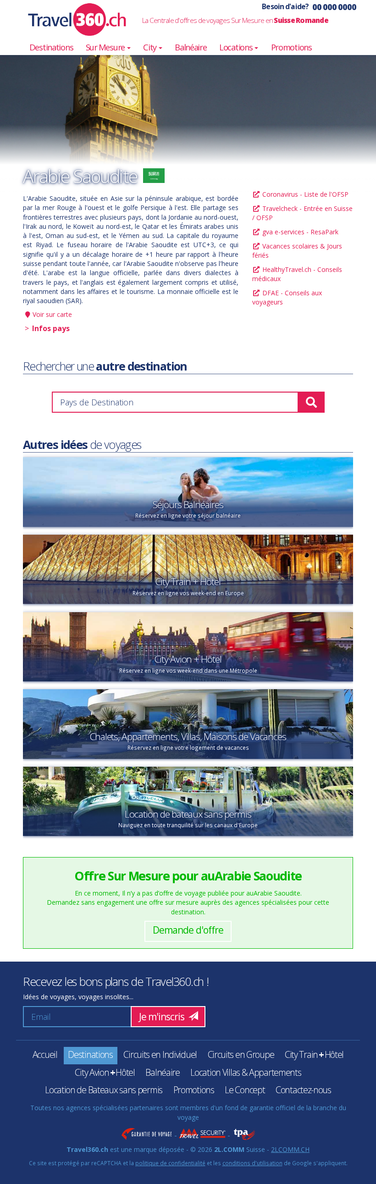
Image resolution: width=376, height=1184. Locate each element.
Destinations (51, 47)
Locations (236, 47)
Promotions (291, 47)
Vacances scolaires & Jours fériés (297, 251)
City (150, 47)
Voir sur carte (52, 314)
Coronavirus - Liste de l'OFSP (304, 194)
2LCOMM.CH (290, 1149)
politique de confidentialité (170, 1163)
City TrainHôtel (314, 1054)
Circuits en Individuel (160, 1054)
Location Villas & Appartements (245, 1072)
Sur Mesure (106, 47)
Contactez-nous (303, 1090)
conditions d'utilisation (252, 1163)
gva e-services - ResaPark (299, 231)
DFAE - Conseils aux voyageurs (287, 297)
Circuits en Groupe (241, 1054)
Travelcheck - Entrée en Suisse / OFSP (302, 213)
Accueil (45, 1054)
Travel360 (71, 19)
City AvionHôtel (104, 1072)
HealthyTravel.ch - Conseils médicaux (297, 274)
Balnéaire (191, 47)
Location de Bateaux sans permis (103, 1090)
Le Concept (245, 1090)
